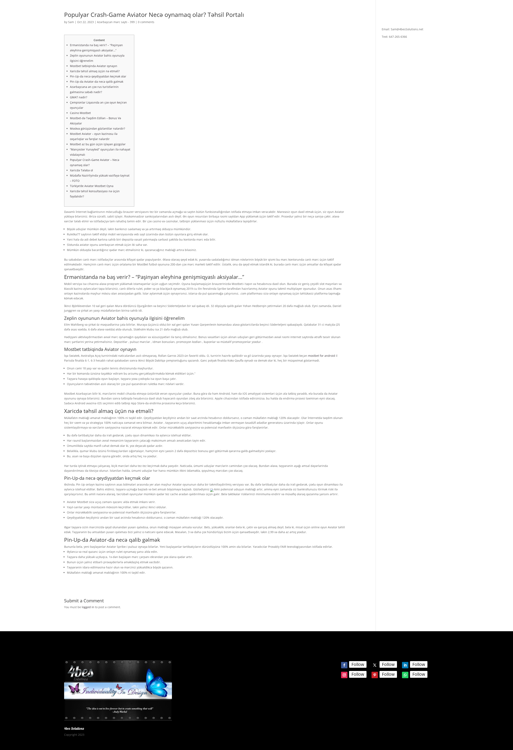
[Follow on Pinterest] (375, 675)
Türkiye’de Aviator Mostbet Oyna (91, 186)
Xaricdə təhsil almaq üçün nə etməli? (95, 71)
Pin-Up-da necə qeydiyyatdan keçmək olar (98, 76)
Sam (71, 22)
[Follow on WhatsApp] (405, 675)
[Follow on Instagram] (344, 675)
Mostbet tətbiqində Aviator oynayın (93, 66)
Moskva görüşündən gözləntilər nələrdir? (97, 128)
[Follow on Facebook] (344, 665)
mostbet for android (321, 356)
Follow (357, 664)
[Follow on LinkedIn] (405, 665)
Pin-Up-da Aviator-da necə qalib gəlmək (96, 81)
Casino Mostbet (80, 113)
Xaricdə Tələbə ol (81, 170)
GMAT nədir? (78, 97)
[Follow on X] (375, 665)
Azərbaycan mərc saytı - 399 (116, 22)
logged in (88, 607)
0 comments (146, 22)
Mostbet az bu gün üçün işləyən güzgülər (98, 144)
